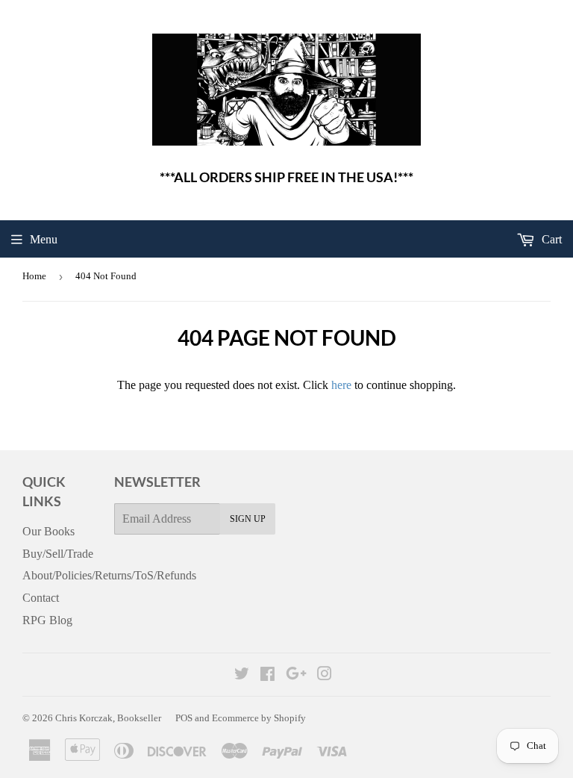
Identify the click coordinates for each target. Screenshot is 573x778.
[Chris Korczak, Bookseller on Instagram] (324, 675)
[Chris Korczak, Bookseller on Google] (296, 675)
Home (34, 275)
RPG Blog (47, 620)
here (341, 385)
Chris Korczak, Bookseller (108, 717)
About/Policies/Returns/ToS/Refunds (109, 575)
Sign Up (248, 519)
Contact (40, 597)
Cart (550, 239)
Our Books (48, 531)
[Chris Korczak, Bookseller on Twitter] (241, 675)
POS (183, 717)
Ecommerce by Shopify (259, 717)
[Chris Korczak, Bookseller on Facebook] (267, 675)
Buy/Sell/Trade (57, 553)
